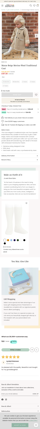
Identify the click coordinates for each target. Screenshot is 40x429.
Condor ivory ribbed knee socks (13, 249)
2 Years (24, 82)
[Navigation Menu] (2, 6)
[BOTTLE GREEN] (17, 240)
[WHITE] (21, 240)
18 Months (16, 82)
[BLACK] (24, 240)
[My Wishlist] (34, 6)
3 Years (32, 82)
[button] (38, 5)
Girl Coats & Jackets (13, 10)
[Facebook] (2, 399)
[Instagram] (6, 399)
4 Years (5, 86)
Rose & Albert (9, 5)
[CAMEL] (8, 240)
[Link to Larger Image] (20, 36)
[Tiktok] (10, 399)
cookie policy (33, 420)
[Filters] (32, 350)
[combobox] (31, 5)
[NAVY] (14, 240)
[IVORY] (4, 240)
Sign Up (36, 394)
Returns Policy (6, 160)
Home (3, 10)
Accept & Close (20, 425)
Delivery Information (8, 156)
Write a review (15, 350)
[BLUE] (11, 240)
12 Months (6, 82)
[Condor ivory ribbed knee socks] (15, 219)
